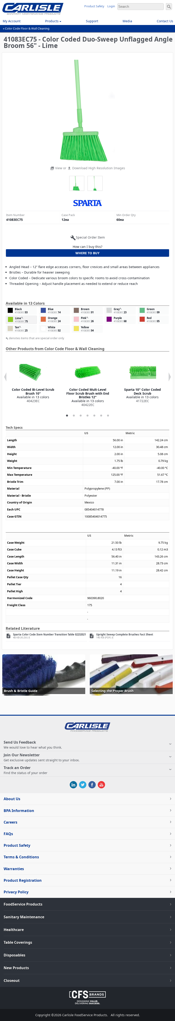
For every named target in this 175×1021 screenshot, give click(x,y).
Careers (10, 822)
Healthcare (14, 929)
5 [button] (94, 415)
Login (111, 6)
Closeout (12, 980)
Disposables (14, 955)
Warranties (14, 868)
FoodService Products (23, 904)
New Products (16, 967)
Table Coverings (18, 942)
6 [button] (101, 415)
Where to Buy (87, 253)
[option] (33, 381)
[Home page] (33, 13)
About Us (12, 798)
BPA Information (19, 810)
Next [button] (169, 377)
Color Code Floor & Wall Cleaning (27, 28)
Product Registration (23, 880)
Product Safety (94, 6)
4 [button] (87, 415)
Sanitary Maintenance (24, 916)
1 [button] (67, 415)
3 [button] (80, 415)
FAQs (8, 833)
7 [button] (108, 415)
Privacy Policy (16, 891)
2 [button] (74, 415)
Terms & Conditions (21, 856)
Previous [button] (5, 377)
